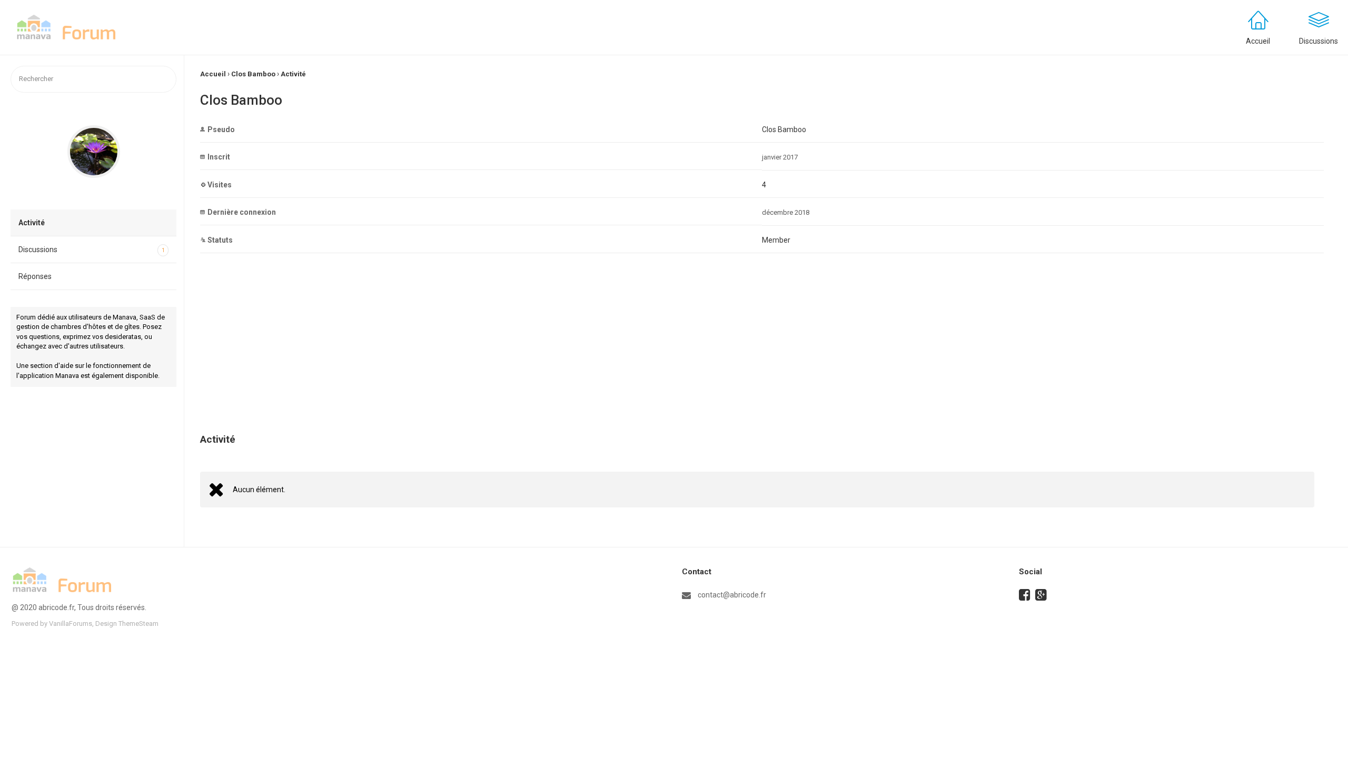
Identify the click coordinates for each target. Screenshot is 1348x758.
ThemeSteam (138, 623)
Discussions (91, 249)
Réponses (35, 276)
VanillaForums (70, 623)
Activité (31, 222)
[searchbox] (93, 79)
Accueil (1258, 41)
